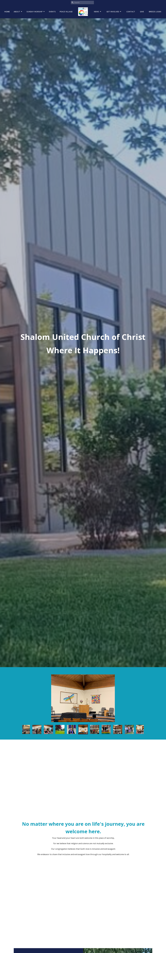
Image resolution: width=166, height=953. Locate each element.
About (17, 11)
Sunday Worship (34, 11)
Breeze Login (155, 11)
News (96, 11)
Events (52, 11)
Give (142, 11)
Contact (130, 11)
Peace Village (66, 11)
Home (7, 11)
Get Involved (112, 11)
